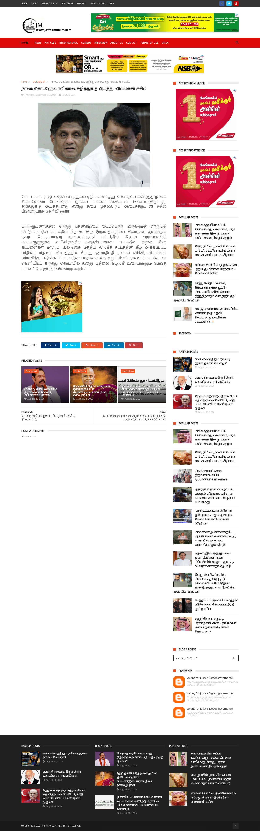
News (38, 43)
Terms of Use (96, 3)
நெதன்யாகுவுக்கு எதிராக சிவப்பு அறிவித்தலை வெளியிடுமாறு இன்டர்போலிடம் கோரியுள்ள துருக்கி (216, 402)
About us (116, 43)
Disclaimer (67, 3)
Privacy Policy (49, 3)
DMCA (111, 3)
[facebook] (221, 3)
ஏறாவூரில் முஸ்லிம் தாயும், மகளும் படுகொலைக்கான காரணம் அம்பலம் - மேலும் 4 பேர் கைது (215, 495)
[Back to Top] (236, 826)
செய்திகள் (38, 82)
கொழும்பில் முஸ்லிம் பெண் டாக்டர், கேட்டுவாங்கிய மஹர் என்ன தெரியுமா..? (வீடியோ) (215, 250)
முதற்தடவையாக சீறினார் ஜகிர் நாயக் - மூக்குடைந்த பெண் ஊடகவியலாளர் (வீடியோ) (214, 517)
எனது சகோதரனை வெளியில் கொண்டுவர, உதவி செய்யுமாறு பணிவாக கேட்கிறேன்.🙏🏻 (216, 315)
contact (81, 3)
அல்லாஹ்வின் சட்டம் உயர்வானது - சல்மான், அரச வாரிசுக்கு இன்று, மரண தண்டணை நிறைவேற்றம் (215, 231)
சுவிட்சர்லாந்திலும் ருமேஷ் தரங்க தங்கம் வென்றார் (212, 361)
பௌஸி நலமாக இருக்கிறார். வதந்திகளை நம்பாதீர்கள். (214, 380)
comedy (86, 43)
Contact (131, 43)
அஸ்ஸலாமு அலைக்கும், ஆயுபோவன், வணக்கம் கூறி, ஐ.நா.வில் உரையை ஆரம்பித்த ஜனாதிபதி (215, 538)
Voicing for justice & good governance (210, 678)
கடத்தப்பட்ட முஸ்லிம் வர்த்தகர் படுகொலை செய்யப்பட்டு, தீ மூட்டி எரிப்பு (216, 604)
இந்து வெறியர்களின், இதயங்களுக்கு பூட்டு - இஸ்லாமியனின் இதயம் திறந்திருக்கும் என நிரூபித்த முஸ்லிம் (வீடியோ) (204, 292)
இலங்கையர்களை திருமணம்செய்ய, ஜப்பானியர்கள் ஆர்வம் (211, 475)
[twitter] (229, 3)
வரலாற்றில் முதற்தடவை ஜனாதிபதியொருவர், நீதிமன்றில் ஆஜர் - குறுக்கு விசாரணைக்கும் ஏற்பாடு (214, 559)
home (24, 3)
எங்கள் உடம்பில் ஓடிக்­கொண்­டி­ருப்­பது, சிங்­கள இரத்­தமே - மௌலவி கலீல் (216, 269)
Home (24, 43)
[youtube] (236, 3)
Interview (101, 43)
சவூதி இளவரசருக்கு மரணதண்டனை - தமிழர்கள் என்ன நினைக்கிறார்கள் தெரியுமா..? (215, 625)
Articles (50, 43)
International (68, 43)
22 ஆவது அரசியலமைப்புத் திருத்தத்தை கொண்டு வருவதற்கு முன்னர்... (41, 392)
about (34, 3)
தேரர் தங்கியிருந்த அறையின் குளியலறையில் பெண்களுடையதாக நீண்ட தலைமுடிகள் (91, 391)
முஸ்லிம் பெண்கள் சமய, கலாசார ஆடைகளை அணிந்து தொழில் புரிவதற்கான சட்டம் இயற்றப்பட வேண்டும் (142, 391)
